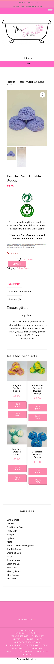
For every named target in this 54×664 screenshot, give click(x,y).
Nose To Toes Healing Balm (20, 545)
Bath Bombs (13, 519)
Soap (9, 556)
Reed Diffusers (14, 549)
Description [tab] (14, 283)
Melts (9, 541)
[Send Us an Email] (23, 54)
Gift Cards (11, 578)
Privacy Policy (27, 630)
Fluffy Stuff (12, 530)
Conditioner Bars (15, 527)
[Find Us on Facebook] (27, 54)
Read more (17, 404)
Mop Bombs (13, 575)
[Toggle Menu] (50, 10)
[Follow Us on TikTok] (30, 54)
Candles (10, 523)
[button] (42, 95)
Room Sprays (13, 560)
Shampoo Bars (14, 552)
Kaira (35, 619)
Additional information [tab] (19, 291)
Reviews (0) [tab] (14, 299)
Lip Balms (11, 538)
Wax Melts (12, 567)
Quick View (17, 414)
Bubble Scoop (19, 82)
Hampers (11, 534)
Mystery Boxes (14, 571)
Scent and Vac (13, 563)
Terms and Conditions (27, 659)
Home (9, 82)
